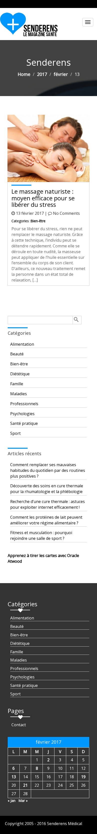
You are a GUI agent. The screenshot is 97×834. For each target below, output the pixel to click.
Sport (15, 433)
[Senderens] (32, 26)
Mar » (23, 800)
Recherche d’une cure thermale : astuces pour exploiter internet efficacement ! (47, 504)
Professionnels (24, 403)
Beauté (17, 354)
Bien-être (38, 221)
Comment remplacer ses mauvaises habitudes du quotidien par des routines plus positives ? (47, 470)
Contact (18, 724)
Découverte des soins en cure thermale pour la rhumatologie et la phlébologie (46, 488)
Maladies (18, 393)
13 (13, 776)
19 (83, 776)
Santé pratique (24, 423)
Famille (16, 384)
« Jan (11, 800)
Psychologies (22, 413)
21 (25, 785)
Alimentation (22, 344)
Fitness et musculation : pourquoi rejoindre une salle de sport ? (41, 535)
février (61, 74)
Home (24, 74)
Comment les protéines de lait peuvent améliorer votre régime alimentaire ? (46, 520)
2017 (42, 74)
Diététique (20, 374)
